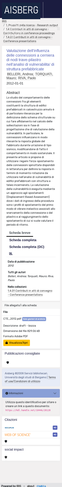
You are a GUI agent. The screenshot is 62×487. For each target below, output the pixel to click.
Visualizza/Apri (18, 342)
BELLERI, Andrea (20, 74)
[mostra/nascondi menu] (58, 28)
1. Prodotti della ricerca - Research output (32, 25)
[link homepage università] (13, 29)
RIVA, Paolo (27, 78)
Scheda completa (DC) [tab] (26, 247)
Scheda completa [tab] (22, 240)
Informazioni (15, 393)
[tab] (10, 253)
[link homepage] (22, 11)
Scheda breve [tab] (19, 233)
